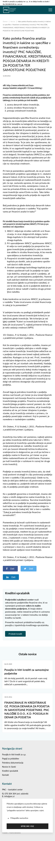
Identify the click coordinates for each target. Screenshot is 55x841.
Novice (13, 21)
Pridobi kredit (15, 633)
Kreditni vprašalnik (10, 771)
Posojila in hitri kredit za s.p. (14, 754)
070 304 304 (10, 793)
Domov (5, 21)
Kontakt (5, 775)
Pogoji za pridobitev (10, 758)
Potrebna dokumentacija (12, 762)
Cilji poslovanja (27, 477)
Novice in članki (9, 767)
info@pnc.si (9, 796)
